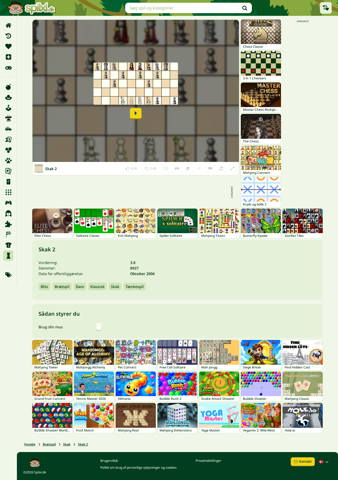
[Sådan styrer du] (176, 168)
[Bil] (8, 129)
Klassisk (97, 286)
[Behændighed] (8, 118)
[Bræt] (8, 139)
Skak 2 (83, 444)
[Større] (232, 168)
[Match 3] (8, 192)
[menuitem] (8, 25)
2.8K (150, 167)
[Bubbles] (8, 150)
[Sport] (8, 245)
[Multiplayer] (8, 203)
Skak (115, 286)
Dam (80, 286)
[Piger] (8, 213)
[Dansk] (324, 461)
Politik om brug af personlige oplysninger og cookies (138, 467)
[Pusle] (8, 224)
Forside (29, 444)
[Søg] (245, 8)
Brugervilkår (109, 460)
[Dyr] (8, 160)
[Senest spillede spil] (326, 8)
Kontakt (305, 461)
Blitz (44, 286)
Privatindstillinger (208, 460)
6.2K (131, 167)
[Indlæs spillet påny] (221, 168)
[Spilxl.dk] (31, 8)
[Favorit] (8, 46)
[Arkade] (8, 108)
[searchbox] (188, 8)
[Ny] (8, 57)
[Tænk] (8, 255)
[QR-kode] (188, 168)
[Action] (8, 86)
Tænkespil (135, 286)
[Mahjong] (8, 181)
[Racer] (8, 234)
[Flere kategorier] (8, 275)
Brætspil (62, 286)
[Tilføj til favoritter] (165, 168)
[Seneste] (8, 36)
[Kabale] (8, 171)
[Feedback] (210, 168)
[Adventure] (8, 97)
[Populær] (8, 67)
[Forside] (8, 25)
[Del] (199, 168)
